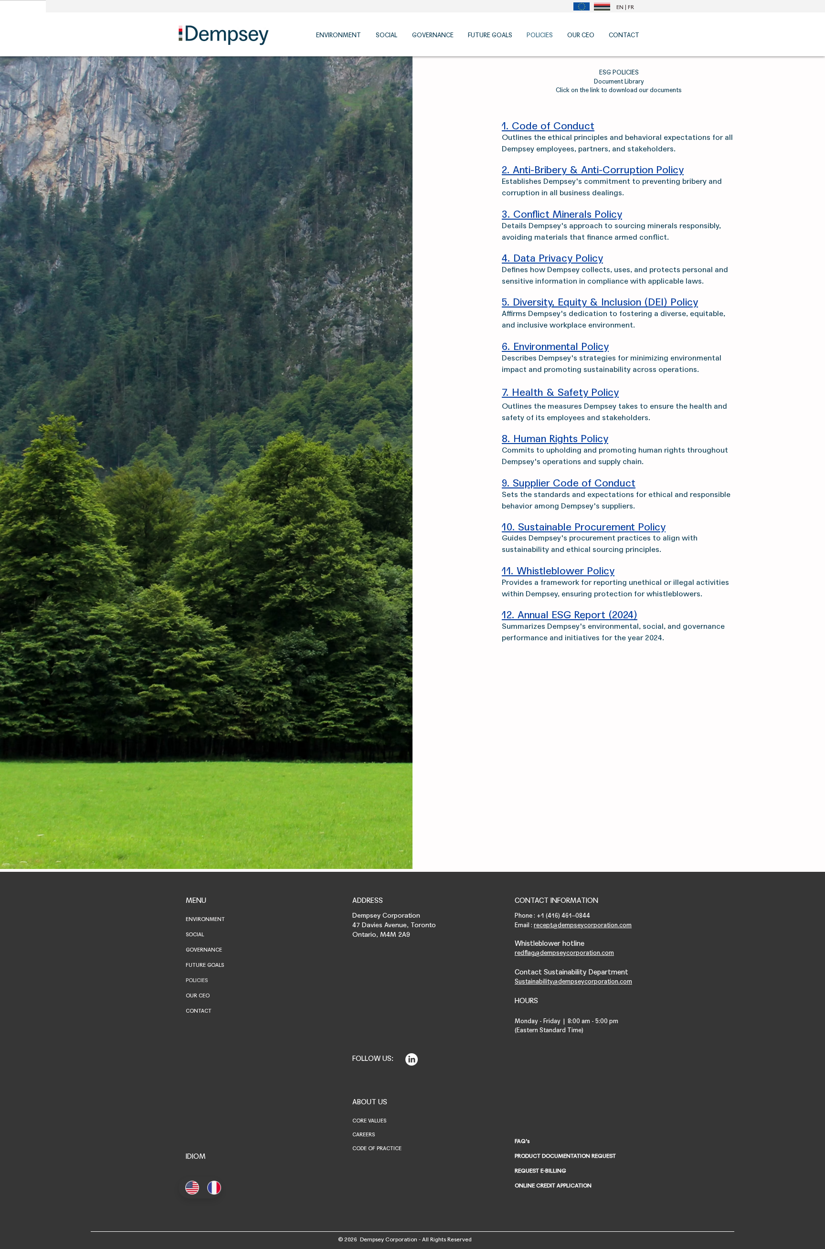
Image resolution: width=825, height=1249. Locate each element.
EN (620, 7)
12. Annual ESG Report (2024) (569, 615)
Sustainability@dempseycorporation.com (573, 981)
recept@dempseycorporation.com (583, 925)
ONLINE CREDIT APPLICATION (553, 1185)
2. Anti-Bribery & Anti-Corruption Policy (593, 170)
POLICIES (197, 980)
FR (631, 7)
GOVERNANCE (204, 950)
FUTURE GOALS (205, 965)
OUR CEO (198, 996)
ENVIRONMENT (205, 919)
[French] (211, 1187)
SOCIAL (195, 934)
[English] (189, 1187)
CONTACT (199, 1011)
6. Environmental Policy (555, 346)
